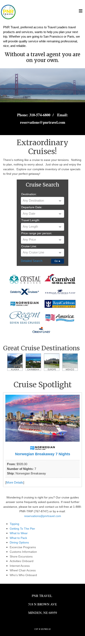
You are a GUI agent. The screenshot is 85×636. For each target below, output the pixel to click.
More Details (14, 482)
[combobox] (42, 201)
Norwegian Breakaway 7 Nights (42, 454)
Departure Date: (31, 207)
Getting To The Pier (22, 528)
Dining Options (19, 542)
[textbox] (42, 200)
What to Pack (18, 538)
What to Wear (19, 533)
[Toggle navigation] (80, 12)
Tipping (14, 523)
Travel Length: (30, 220)
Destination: (29, 194)
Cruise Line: (29, 246)
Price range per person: (36, 233)
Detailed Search (31, 261)
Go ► (57, 261)
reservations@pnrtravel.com (42, 516)
